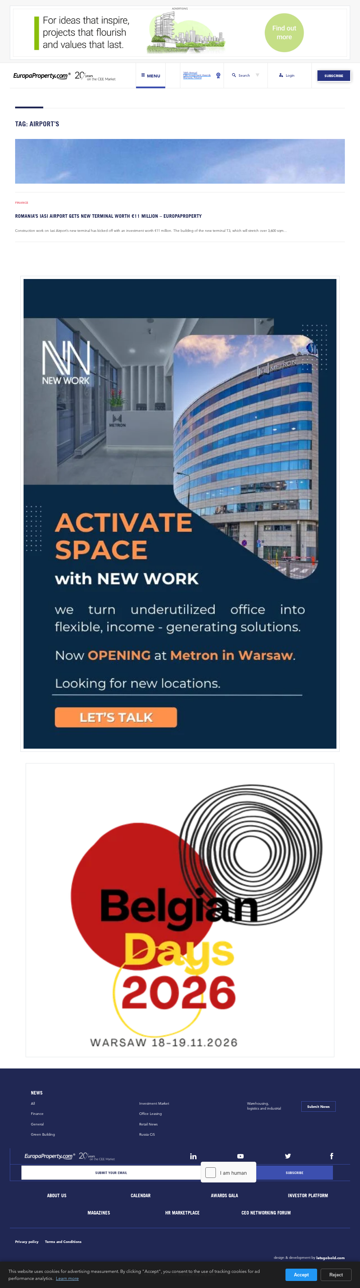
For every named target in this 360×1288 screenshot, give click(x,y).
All (33, 1103)
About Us (57, 1195)
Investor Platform (308, 1195)
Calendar (140, 1195)
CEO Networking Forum (266, 1213)
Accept (301, 1274)
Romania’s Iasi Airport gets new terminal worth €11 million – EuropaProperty (108, 216)
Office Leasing (150, 1113)
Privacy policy (27, 1241)
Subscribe (333, 75)
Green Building (43, 1134)
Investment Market (154, 1103)
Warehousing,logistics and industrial (264, 1106)
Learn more (67, 1278)
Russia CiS (147, 1134)
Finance (21, 202)
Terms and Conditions (63, 1241)
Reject (336, 1274)
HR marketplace (183, 1213)
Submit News (318, 1106)
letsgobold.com (330, 1257)
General (37, 1124)
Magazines (99, 1213)
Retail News (148, 1124)
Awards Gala (224, 1195)
